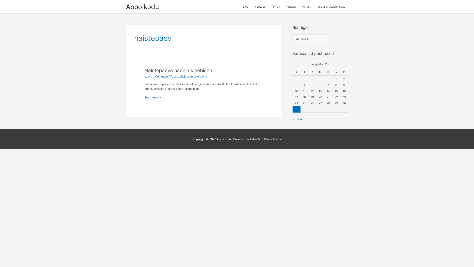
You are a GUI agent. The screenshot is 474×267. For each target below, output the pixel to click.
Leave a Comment (156, 76)
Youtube (260, 6)
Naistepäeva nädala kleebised (178, 70)
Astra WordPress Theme (266, 139)
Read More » (152, 97)
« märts (297, 119)
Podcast (291, 6)
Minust (306, 6)
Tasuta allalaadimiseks (330, 6)
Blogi (246, 6)
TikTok (275, 6)
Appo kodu (142, 7)
